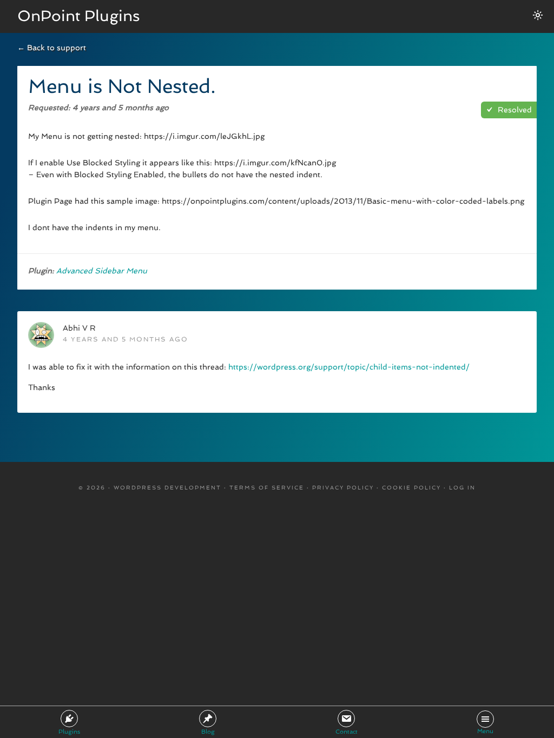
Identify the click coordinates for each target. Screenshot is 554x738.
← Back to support (51, 47)
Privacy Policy (343, 488)
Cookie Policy (411, 488)
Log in (462, 488)
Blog (208, 731)
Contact (346, 731)
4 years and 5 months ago (125, 339)
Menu (485, 731)
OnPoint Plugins (78, 16)
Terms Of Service (266, 488)
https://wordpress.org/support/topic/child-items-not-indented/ (349, 367)
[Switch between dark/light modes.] (537, 15)
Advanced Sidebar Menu (101, 270)
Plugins (69, 731)
